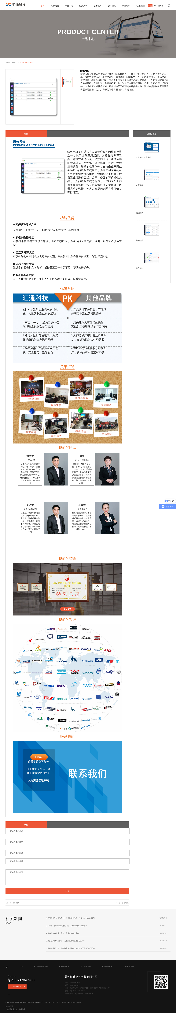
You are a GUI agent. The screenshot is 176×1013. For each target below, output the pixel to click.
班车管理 (125, 903)
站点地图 (22, 1009)
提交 (67, 891)
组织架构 (16, 903)
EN (155, 6)
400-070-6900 (23, 980)
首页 (42, 6)
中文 (150, 6)
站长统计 (9, 1006)
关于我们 (55, 6)
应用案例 (83, 6)
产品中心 (69, 6)
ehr (22, 967)
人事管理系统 (64, 967)
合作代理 (112, 6)
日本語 (160, 6)
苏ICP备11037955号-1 (52, 1002)
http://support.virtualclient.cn (84, 993)
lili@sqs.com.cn (75, 982)
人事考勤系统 (128, 967)
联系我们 (140, 6)
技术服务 (98, 6)
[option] (33, 96)
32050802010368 (75, 1002)
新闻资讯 (126, 6)
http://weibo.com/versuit (77, 991)
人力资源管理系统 (41, 967)
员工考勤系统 (85, 967)
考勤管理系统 (107, 967)
